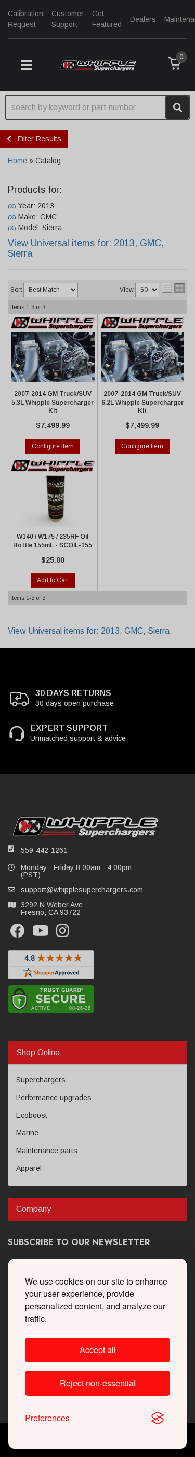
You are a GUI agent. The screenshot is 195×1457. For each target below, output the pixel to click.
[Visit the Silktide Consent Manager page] (157, 1418)
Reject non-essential (98, 1383)
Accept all (98, 1350)
